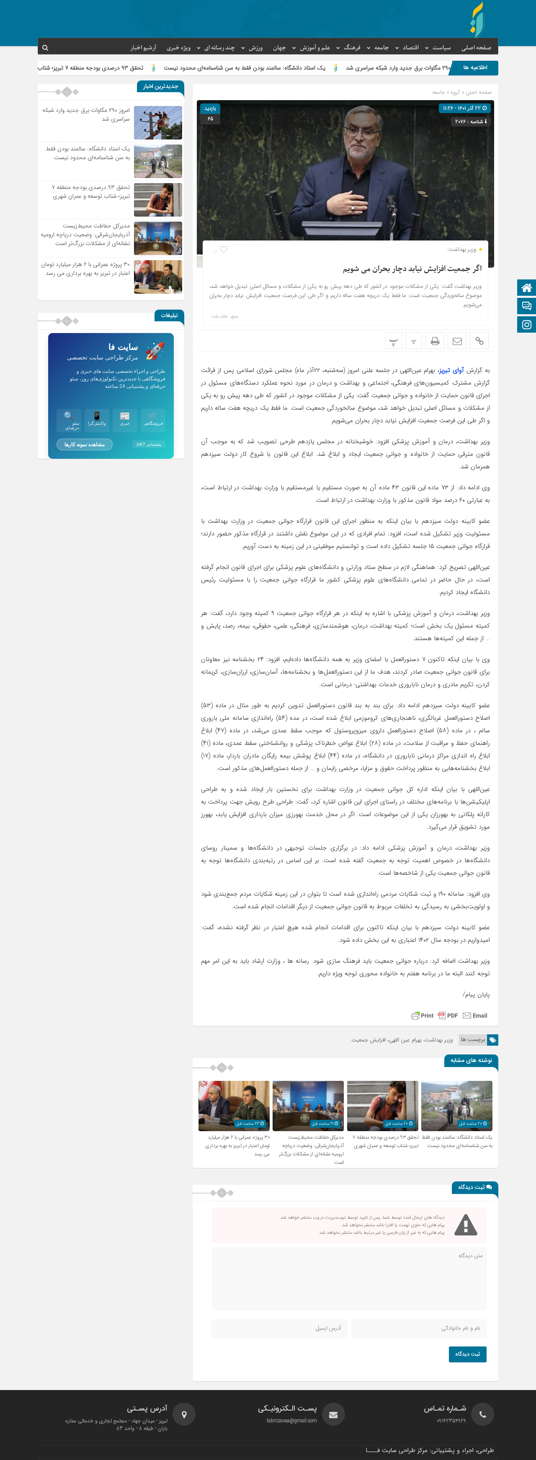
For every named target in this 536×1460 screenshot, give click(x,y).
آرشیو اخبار (143, 48)
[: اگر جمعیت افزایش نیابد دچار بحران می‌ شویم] (457, 340)
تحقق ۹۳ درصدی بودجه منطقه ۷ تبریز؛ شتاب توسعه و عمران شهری (120, 67)
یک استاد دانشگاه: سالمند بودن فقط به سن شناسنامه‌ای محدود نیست (300, 67)
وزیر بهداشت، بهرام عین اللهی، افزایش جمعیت (402, 1040)
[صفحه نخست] (526, 288)
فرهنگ (352, 48)
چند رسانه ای (219, 48)
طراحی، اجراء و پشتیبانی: (430, 1450)
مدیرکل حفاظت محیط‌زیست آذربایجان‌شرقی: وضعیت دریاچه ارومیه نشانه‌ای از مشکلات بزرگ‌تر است (311, 1150)
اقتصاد (411, 48)
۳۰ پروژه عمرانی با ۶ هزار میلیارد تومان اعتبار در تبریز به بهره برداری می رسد (237, 1145)
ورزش (256, 48)
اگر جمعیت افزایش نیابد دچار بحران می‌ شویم (412, 269)
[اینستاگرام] (526, 325)
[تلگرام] (526, 307)
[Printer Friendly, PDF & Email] (449, 1015)
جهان (279, 48)
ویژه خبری (179, 48)
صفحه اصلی (476, 48)
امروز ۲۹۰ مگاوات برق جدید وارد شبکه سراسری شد (86, 115)
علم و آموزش (315, 48)
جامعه (381, 48)
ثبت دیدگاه (467, 1354)
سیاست (442, 48)
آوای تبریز (451, 370)
